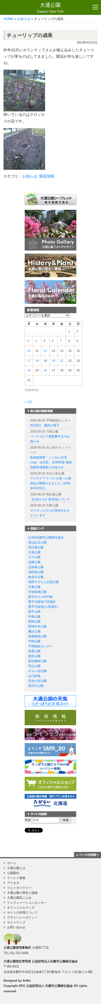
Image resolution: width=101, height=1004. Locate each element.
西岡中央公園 (37, 626)
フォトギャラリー (19, 888)
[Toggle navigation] (95, 7)
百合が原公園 (37, 681)
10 (29, 350)
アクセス (13, 883)
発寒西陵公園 (37, 636)
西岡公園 (34, 621)
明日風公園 (35, 547)
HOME (8, 19)
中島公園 (34, 616)
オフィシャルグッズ (21, 907)
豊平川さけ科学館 (40, 597)
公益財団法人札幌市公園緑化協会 (55, 961)
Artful (27, 980)
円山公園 (34, 666)
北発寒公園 (35, 567)
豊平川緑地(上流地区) (43, 606)
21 (61, 360)
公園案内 (13, 873)
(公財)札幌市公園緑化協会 (46, 537)
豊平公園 (34, 611)
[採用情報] (50, 717)
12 (45, 350)
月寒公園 (34, 587)
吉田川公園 (35, 686)
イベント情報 (16, 878)
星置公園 (34, 651)
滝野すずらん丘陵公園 (43, 582)
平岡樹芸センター (40, 646)
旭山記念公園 (37, 542)
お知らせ (23, 19)
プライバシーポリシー (22, 917)
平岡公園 (34, 641)
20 (53, 360)
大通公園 (50, 7)
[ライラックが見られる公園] (50, 734)
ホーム (11, 863)
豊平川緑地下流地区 (42, 601)
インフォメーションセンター (27, 902)
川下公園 (34, 557)
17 (29, 360)
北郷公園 (34, 562)
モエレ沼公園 (37, 671)
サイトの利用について (22, 912)
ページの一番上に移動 (87, 854)
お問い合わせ (16, 927)
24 (29, 370)
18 (37, 360)
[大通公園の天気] (50, 701)
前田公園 (34, 656)
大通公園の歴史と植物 (22, 893)
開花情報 (46, 176)
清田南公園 (35, 572)
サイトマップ (16, 922)
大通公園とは (16, 868)
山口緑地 (34, 676)
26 (45, 370)
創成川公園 (35, 577)
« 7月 (28, 402)
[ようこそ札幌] (50, 749)
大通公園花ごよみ (19, 897)
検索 (28, 820)
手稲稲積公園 (37, 592)
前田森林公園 (37, 661)
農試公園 (34, 631)
